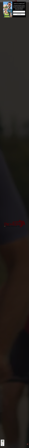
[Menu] (3, 440)
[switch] (2, 445)
